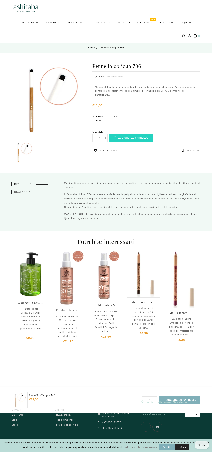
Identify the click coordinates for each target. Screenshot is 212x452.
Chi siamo (18, 414)
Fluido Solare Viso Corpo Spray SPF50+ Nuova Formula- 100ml (106, 305)
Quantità (98, 132)
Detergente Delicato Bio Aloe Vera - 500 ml (30, 302)
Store (15, 424)
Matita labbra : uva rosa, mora (181, 312)
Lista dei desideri (108, 150)
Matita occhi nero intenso (144, 302)
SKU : (99, 120)
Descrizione (24, 184)
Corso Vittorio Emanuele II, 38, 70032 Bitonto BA (116, 413)
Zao (116, 116)
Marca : (100, 116)
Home (91, 47)
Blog (14, 419)
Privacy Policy (63, 414)
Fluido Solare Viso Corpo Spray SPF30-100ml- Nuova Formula (68, 310)
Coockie (59, 409)
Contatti (16, 409)
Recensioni (23, 191)
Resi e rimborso (64, 419)
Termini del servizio (66, 424)
